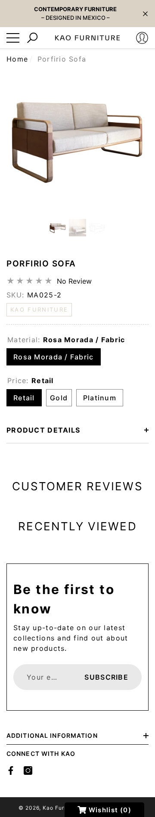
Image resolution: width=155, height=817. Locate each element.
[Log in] (142, 37)
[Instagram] (28, 770)
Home (17, 59)
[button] (145, 13)
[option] (77, 139)
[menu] (12, 37)
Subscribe (106, 677)
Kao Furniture (61, 808)
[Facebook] (10, 770)
